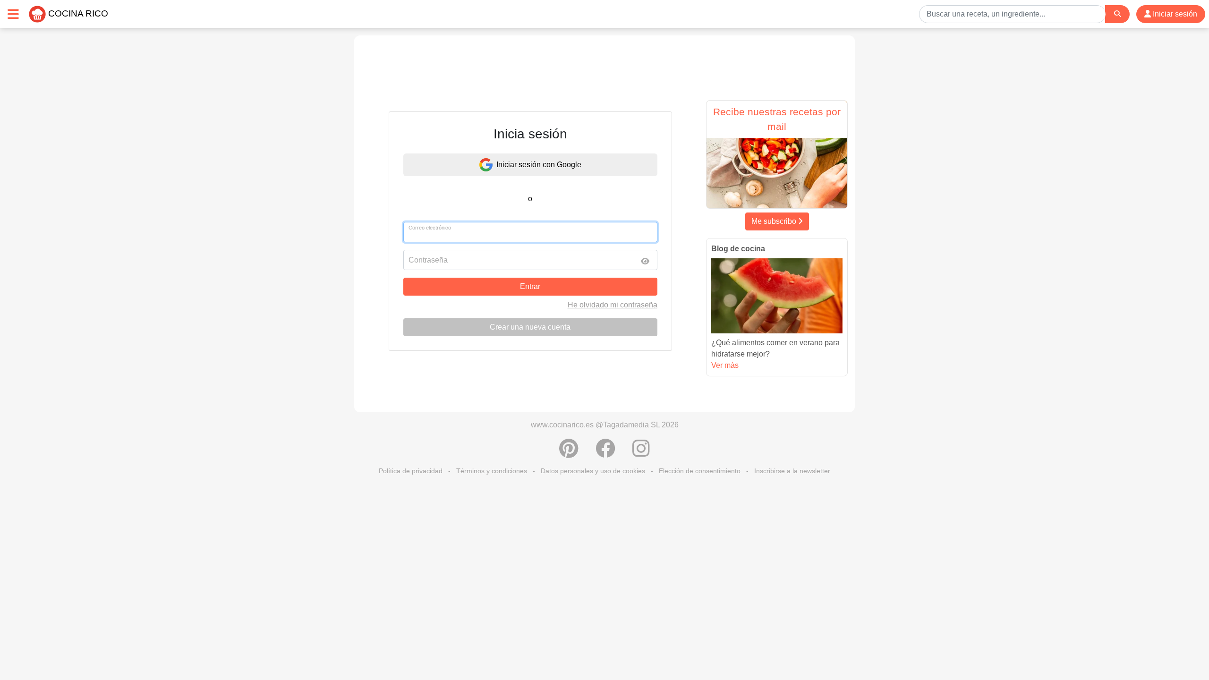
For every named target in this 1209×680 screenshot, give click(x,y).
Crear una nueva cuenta (530, 327)
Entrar (530, 286)
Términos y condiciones (491, 471)
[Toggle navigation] (13, 14)
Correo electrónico (430, 227)
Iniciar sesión (1174, 14)
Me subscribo (774, 221)
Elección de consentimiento (700, 471)
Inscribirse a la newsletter (792, 471)
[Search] (1117, 13)
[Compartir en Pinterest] (569, 453)
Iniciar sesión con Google (538, 165)
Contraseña (428, 260)
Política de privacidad (411, 471)
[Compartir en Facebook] (605, 453)
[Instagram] (641, 453)
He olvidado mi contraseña (612, 305)
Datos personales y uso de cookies (593, 471)
